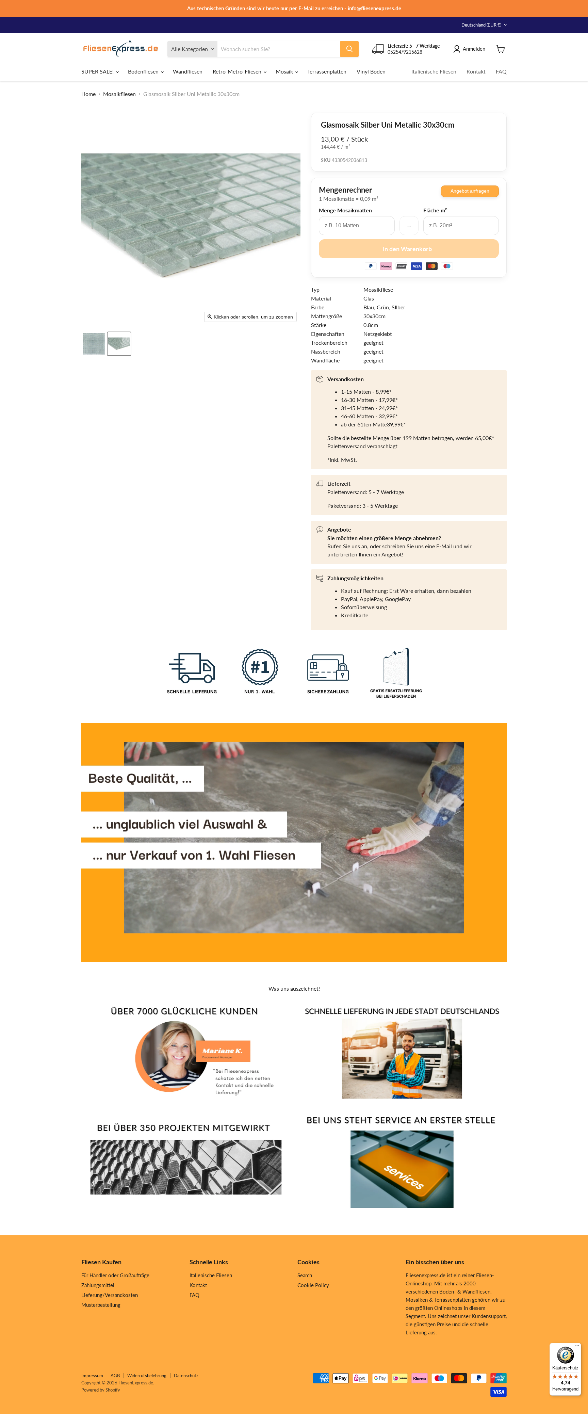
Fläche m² (435, 210)
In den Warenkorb (407, 249)
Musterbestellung (100, 1305)
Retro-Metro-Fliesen (238, 71)
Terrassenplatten (326, 71)
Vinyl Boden (371, 71)
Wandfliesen (187, 71)
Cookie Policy (313, 1285)
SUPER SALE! (98, 71)
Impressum (92, 1375)
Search (304, 1275)
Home (88, 94)
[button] (93, 343)
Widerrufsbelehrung (146, 1375)
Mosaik (285, 71)
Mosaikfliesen (119, 94)
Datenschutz (186, 1375)
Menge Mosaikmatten (345, 210)
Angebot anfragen (470, 191)
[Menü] (577, 1347)
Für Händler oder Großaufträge (115, 1275)
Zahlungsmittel (97, 1285)
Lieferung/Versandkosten (109, 1295)
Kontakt (476, 71)
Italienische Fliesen (433, 71)
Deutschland (481, 25)
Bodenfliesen (144, 71)
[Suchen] (349, 49)
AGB (115, 1375)
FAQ (501, 71)
